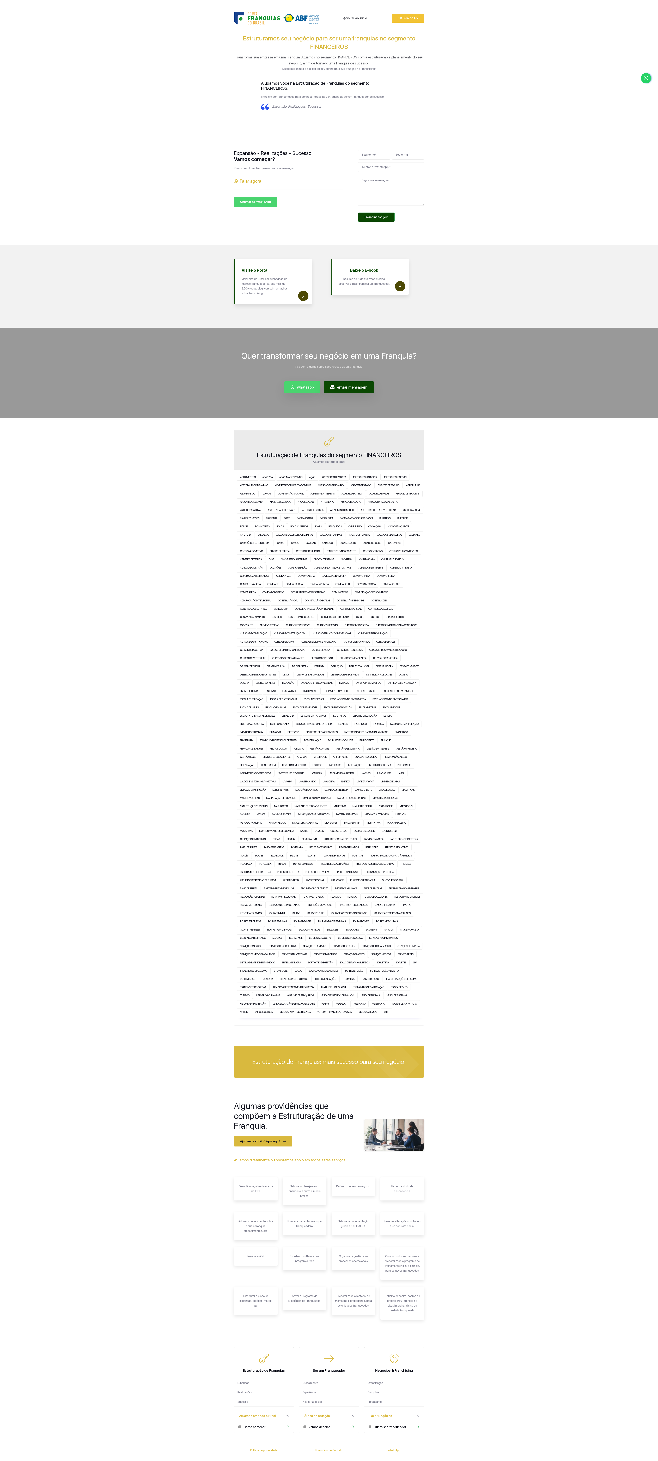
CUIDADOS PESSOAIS (327, 625)
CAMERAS (311, 543)
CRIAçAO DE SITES (395, 617)
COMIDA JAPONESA (319, 584)
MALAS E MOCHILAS (249, 798)
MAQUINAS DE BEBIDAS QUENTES (311, 806)
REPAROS (352, 896)
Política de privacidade (263, 1450)
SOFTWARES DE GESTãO (320, 962)
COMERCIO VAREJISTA (401, 567)
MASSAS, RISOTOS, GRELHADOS (314, 814)
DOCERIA (244, 682)
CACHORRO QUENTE (398, 526)
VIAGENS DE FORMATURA (404, 1003)
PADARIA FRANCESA (373, 839)
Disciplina (373, 1392)
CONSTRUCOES (379, 600)
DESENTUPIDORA (384, 666)
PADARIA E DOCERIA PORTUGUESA (340, 839)
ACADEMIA (267, 477)
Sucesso (242, 1401)
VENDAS (325, 1003)
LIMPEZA (345, 781)
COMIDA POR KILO (391, 584)
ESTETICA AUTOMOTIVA (251, 724)
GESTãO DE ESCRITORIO (348, 748)
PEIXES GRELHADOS (349, 847)
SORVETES (400, 962)
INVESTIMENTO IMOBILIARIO (291, 773)
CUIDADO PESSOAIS (269, 625)
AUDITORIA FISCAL (412, 510)
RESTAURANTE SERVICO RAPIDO (284, 905)
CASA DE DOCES (348, 543)
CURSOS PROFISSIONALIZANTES (288, 658)
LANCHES (365, 773)
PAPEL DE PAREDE (248, 847)
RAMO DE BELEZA (248, 888)
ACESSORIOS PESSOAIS (395, 477)
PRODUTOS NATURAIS (347, 872)
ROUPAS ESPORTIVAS (250, 921)
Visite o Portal (255, 270)
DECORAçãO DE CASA (322, 658)
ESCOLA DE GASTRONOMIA (283, 699)
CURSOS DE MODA (321, 649)
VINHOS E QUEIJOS (263, 1011)
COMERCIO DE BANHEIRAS (370, 567)
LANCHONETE (384, 773)
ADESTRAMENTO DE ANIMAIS (254, 485)
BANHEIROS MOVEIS (249, 518)
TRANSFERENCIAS (370, 979)
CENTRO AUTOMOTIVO (251, 551)
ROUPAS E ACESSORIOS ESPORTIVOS (349, 913)
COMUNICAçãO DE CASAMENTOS (371, 592)
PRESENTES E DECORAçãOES (334, 863)
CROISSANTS (246, 625)
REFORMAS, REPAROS (313, 896)
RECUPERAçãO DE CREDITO (314, 888)
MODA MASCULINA (396, 822)
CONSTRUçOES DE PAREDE (253, 608)
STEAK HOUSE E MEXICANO (253, 970)
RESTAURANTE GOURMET (407, 896)
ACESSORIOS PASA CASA (365, 477)
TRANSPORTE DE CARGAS (253, 987)
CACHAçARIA (374, 526)
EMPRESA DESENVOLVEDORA (402, 682)
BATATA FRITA (326, 518)
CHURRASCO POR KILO (392, 559)
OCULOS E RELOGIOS (364, 830)
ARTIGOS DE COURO (351, 501)
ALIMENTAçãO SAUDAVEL (291, 493)
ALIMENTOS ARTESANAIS (322, 493)
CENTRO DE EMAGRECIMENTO (341, 551)
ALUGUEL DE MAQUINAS (407, 493)
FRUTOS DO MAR (278, 748)
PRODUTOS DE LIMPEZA (317, 872)
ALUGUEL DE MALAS (379, 493)
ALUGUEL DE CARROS (352, 493)
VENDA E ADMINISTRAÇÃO (253, 1003)
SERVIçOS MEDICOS (381, 954)
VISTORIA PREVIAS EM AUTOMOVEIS (334, 1011)
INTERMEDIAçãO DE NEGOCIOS (255, 773)
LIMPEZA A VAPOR (365, 781)
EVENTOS (343, 724)
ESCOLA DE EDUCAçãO (251, 699)
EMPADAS (344, 682)
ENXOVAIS (271, 691)
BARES (287, 518)
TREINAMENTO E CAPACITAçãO (368, 987)
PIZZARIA (294, 855)
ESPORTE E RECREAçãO (365, 715)
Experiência (309, 1392)
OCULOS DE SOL (338, 830)
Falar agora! (250, 181)
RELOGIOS (336, 896)
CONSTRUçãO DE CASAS (317, 600)
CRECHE (360, 617)
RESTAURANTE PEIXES (251, 905)
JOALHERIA (316, 773)
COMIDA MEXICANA (366, 584)
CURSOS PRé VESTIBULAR (252, 658)
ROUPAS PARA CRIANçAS (279, 929)
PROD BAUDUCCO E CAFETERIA (255, 872)
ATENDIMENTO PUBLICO (342, 510)
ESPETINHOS (339, 715)
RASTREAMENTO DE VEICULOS (279, 888)
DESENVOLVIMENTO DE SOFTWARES (258, 674)
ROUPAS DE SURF (315, 913)
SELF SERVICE (295, 937)
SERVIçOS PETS (405, 954)
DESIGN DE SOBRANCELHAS (310, 674)
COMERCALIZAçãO (297, 567)
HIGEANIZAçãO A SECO (395, 756)
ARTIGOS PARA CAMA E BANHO (383, 501)
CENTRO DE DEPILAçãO (308, 551)
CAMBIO (295, 543)
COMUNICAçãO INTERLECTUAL (255, 600)
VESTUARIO (359, 1003)
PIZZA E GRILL (276, 855)
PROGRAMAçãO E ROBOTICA (379, 872)
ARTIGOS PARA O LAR (250, 510)
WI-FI (386, 1011)
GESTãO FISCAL (248, 756)
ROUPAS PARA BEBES (250, 929)
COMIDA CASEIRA (306, 575)
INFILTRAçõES (355, 765)
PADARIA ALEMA (309, 839)
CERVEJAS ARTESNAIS (251, 559)
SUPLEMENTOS (247, 979)
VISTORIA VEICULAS (367, 1011)
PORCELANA (265, 863)
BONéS (318, 526)
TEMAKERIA (348, 979)
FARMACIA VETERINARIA (251, 732)
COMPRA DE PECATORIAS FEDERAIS (308, 592)
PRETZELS (406, 863)
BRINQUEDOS (335, 526)
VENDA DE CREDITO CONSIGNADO (337, 995)
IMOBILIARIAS (335, 765)
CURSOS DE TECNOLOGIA (349, 649)
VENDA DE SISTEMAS (397, 995)
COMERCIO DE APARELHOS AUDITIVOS (332, 567)
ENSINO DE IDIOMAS (249, 691)
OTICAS (276, 839)
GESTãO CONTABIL (319, 748)
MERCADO (400, 814)
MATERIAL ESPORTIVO (347, 814)
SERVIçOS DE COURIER (344, 946)
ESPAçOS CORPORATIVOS (313, 715)
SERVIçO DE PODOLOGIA (350, 937)
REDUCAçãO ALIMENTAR (252, 896)
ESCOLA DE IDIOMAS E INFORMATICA (347, 699)
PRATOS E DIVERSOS (303, 863)
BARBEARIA (271, 518)
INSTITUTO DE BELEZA (380, 765)
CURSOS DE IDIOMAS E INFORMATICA (319, 641)
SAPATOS (389, 929)
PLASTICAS (357, 855)
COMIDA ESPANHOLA (250, 584)
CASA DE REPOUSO (371, 543)
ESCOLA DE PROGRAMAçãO (338, 707)
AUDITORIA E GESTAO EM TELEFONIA (378, 510)
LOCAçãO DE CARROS (306, 789)
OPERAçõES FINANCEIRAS (253, 839)
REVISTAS (406, 905)
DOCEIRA (403, 674)
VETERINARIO (378, 1003)
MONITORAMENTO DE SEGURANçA (276, 830)
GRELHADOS (320, 756)
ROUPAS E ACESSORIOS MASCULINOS (392, 913)
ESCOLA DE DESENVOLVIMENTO (398, 691)
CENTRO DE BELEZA (279, 551)
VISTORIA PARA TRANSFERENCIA (294, 1011)
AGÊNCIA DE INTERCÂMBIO (331, 485)
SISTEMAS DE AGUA (291, 962)
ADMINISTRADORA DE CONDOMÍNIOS (293, 485)
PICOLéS (244, 855)
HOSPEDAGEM (268, 765)
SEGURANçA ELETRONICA (253, 937)
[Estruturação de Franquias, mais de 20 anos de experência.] (277, 18)
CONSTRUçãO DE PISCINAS (350, 600)
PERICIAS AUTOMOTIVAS (396, 847)
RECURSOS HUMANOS (346, 888)
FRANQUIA (386, 740)
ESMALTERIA (288, 715)
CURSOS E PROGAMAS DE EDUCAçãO (388, 649)
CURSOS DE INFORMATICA (356, 641)
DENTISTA (319, 666)
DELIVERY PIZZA (300, 666)
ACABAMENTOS (247, 477)
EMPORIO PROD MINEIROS (368, 682)
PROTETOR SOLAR (315, 880)
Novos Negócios (312, 1401)
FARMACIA (378, 724)
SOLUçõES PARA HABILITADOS (355, 962)
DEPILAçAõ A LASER (359, 666)
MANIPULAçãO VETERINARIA (317, 798)
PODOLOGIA (246, 863)
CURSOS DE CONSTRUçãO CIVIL (290, 633)
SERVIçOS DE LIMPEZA (408, 946)
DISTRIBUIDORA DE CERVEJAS (345, 674)
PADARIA (291, 839)
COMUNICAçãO (340, 592)
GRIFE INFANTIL (340, 756)
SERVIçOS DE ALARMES (314, 946)
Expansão (243, 1383)
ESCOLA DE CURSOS (366, 691)
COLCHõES (275, 567)
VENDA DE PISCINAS (370, 995)
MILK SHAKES (331, 822)
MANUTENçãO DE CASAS (385, 798)
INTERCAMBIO (404, 765)
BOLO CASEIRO (262, 526)
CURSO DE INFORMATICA (356, 625)
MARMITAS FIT (386, 806)
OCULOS (319, 830)
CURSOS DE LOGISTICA (251, 649)
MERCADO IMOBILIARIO (251, 822)
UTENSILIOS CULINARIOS (268, 995)
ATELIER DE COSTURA (312, 510)
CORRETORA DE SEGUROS (301, 617)
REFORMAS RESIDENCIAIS (283, 896)
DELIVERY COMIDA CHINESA (353, 658)
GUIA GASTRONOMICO (366, 756)
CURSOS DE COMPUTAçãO (253, 633)
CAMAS (280, 543)
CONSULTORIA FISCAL (351, 608)
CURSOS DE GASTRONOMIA (253, 641)
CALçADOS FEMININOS (331, 534)
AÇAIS (312, 477)
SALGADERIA (333, 929)
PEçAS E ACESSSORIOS (320, 847)
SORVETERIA (382, 962)
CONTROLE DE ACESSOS (380, 608)
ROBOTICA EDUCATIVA (251, 913)
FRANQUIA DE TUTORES (251, 748)
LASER (401, 773)
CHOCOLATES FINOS (324, 559)
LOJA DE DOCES (387, 789)
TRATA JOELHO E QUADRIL (333, 987)
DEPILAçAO (336, 666)
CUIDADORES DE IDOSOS (298, 625)
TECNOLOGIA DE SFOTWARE (294, 979)
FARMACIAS (275, 732)
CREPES (375, 617)
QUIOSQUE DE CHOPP (392, 880)
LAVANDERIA (328, 781)
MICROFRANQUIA (277, 822)
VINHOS (244, 1011)
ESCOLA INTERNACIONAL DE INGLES (257, 715)
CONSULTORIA (281, 608)
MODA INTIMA (373, 822)
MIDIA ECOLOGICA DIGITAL (305, 822)
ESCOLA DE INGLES (249, 707)
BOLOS (280, 526)
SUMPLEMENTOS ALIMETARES (323, 970)
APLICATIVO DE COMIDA (251, 501)
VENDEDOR (341, 1003)
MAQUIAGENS (281, 806)
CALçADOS (263, 534)
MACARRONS (408, 789)
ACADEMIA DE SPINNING (290, 477)
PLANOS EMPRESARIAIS (334, 855)
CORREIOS (276, 617)
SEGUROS (277, 937)
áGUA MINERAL (247, 493)
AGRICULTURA (413, 485)
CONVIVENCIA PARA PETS (252, 617)
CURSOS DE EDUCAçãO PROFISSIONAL (332, 633)
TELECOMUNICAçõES (325, 979)
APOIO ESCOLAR (306, 501)
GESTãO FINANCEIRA (406, 748)
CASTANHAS (394, 543)
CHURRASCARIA (367, 559)
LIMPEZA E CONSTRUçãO (253, 789)
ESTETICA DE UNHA (279, 724)
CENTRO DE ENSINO (372, 551)
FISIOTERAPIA (246, 740)
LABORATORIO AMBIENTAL (341, 773)
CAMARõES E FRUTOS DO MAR (255, 543)
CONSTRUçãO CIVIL (288, 600)
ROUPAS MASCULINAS (387, 921)
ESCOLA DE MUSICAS (275, 707)
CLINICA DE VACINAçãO (251, 567)
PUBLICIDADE (337, 880)
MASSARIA (245, 814)
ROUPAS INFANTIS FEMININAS (332, 921)
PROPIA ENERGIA (291, 880)
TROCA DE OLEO (399, 987)
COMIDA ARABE (283, 575)
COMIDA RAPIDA (247, 592)
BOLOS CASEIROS (299, 526)
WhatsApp (394, 1450)
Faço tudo (361, 724)
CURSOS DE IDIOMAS (284, 641)
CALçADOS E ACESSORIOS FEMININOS (294, 534)
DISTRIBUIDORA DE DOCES (379, 674)
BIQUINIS (244, 526)
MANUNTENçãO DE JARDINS (351, 798)
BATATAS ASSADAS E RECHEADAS (356, 518)
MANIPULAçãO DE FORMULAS (281, 798)
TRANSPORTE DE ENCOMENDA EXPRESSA (293, 987)
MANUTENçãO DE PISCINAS (253, 806)
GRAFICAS (302, 756)
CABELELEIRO (354, 526)
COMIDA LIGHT (342, 584)
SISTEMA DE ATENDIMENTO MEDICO (257, 962)
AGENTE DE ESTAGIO (360, 485)
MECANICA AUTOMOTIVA (377, 814)
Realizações (244, 1392)
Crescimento (310, 1383)
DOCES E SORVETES (265, 682)
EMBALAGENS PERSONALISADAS (316, 682)
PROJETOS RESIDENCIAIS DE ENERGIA (258, 880)
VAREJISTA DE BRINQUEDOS (300, 995)
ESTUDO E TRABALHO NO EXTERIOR (314, 724)
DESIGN (286, 674)
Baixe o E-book (364, 270)
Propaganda (375, 1401)
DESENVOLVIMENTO (409, 666)
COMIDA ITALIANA (294, 584)
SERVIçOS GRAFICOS (354, 954)
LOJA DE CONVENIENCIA (336, 789)
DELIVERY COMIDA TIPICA (385, 658)
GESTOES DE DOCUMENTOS (276, 756)
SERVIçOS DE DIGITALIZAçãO (376, 946)
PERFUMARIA (371, 847)
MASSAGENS (406, 806)
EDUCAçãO (288, 682)
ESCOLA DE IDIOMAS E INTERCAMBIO (390, 699)
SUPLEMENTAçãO (354, 970)
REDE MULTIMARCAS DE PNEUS (404, 888)
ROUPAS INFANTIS (302, 921)
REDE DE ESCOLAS (373, 888)
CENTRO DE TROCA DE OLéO (403, 551)
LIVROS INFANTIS (280, 789)
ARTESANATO (327, 501)
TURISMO (244, 995)
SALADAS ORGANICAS (309, 929)
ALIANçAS (266, 493)
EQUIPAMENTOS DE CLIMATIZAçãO (299, 691)
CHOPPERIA (346, 559)
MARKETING (340, 806)
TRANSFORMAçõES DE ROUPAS (401, 979)
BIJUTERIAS (385, 518)
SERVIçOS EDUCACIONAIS (294, 954)
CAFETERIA (245, 534)
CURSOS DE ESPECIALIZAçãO (372, 633)
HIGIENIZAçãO (247, 765)
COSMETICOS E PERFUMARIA (335, 617)
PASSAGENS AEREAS (274, 847)
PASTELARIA (297, 847)
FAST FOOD (293, 732)
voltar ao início (356, 18)
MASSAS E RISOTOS (281, 814)
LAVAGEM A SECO (307, 781)
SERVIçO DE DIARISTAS (320, 937)
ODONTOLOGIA (389, 830)
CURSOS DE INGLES (385, 641)
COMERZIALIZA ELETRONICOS (254, 575)
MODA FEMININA (352, 822)
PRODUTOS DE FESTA (288, 872)
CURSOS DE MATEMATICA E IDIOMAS (287, 649)
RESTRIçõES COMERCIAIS (319, 905)
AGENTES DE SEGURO (388, 485)
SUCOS (298, 970)
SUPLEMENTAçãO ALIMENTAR (385, 970)
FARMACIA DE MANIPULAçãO (404, 724)
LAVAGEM (287, 781)
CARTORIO (327, 543)
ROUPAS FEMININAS (277, 921)
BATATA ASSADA (305, 518)
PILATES (259, 855)
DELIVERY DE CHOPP (250, 666)
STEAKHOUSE (281, 970)
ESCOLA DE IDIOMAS (314, 699)
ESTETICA (388, 715)
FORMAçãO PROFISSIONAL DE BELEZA (278, 740)
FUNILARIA (298, 748)
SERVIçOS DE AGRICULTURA (282, 946)
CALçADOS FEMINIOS (359, 534)
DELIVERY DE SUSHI (276, 666)
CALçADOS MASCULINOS (389, 534)
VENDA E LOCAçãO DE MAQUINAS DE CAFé (294, 1003)
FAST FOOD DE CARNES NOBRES (322, 732)
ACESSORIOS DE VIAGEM (334, 477)
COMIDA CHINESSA (386, 575)
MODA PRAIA (246, 830)
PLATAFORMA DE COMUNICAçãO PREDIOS (391, 855)
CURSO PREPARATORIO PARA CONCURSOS (396, 625)
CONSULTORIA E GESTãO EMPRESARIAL (314, 608)
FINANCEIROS (401, 732)
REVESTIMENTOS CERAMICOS (353, 905)
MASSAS (261, 814)
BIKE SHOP (402, 518)
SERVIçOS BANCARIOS (251, 946)
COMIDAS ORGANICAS (273, 592)
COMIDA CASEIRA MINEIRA (333, 575)
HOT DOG (317, 765)
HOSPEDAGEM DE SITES (294, 765)
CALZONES (414, 534)
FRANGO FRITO (367, 740)
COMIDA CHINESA (361, 575)
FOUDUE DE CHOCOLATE (340, 740)
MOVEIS (304, 830)
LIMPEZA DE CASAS (390, 781)
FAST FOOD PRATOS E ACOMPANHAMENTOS (366, 732)
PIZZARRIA (311, 855)
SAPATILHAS (371, 929)
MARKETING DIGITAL (362, 806)
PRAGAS (282, 863)
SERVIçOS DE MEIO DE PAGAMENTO (257, 954)
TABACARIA (267, 979)
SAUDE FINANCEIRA (409, 929)
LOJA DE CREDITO (363, 789)
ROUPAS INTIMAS (361, 921)
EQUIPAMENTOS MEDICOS (336, 691)
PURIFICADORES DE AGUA (362, 880)
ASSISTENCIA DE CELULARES (281, 510)
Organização (375, 1383)
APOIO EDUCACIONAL (280, 501)
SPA (415, 962)
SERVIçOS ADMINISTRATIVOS (383, 937)
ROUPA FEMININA (277, 913)
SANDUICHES (352, 929)
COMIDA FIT (273, 584)
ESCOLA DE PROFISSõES (305, 707)
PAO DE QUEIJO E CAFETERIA (404, 839)
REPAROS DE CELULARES (376, 896)
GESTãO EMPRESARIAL (378, 748)
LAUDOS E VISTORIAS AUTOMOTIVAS (258, 781)
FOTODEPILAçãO (312, 740)
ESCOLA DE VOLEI (391, 707)
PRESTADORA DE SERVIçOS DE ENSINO (375, 863)
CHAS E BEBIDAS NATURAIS (294, 559)
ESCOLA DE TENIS (367, 707)
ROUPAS (296, 913)
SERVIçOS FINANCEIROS (325, 954)
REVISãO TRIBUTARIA (385, 905)
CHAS (271, 559)
